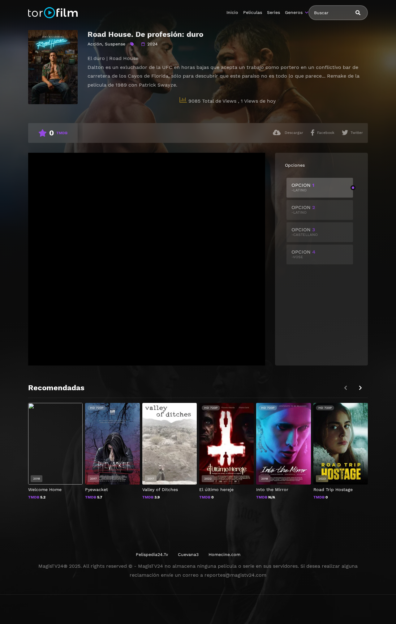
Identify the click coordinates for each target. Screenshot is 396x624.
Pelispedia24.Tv (152, 554)
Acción (95, 43)
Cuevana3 (188, 554)
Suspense (115, 43)
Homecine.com (224, 554)
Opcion (302, 187)
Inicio (232, 12)
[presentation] (360, 387)
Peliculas (252, 12)
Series (273, 12)
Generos (294, 12)
